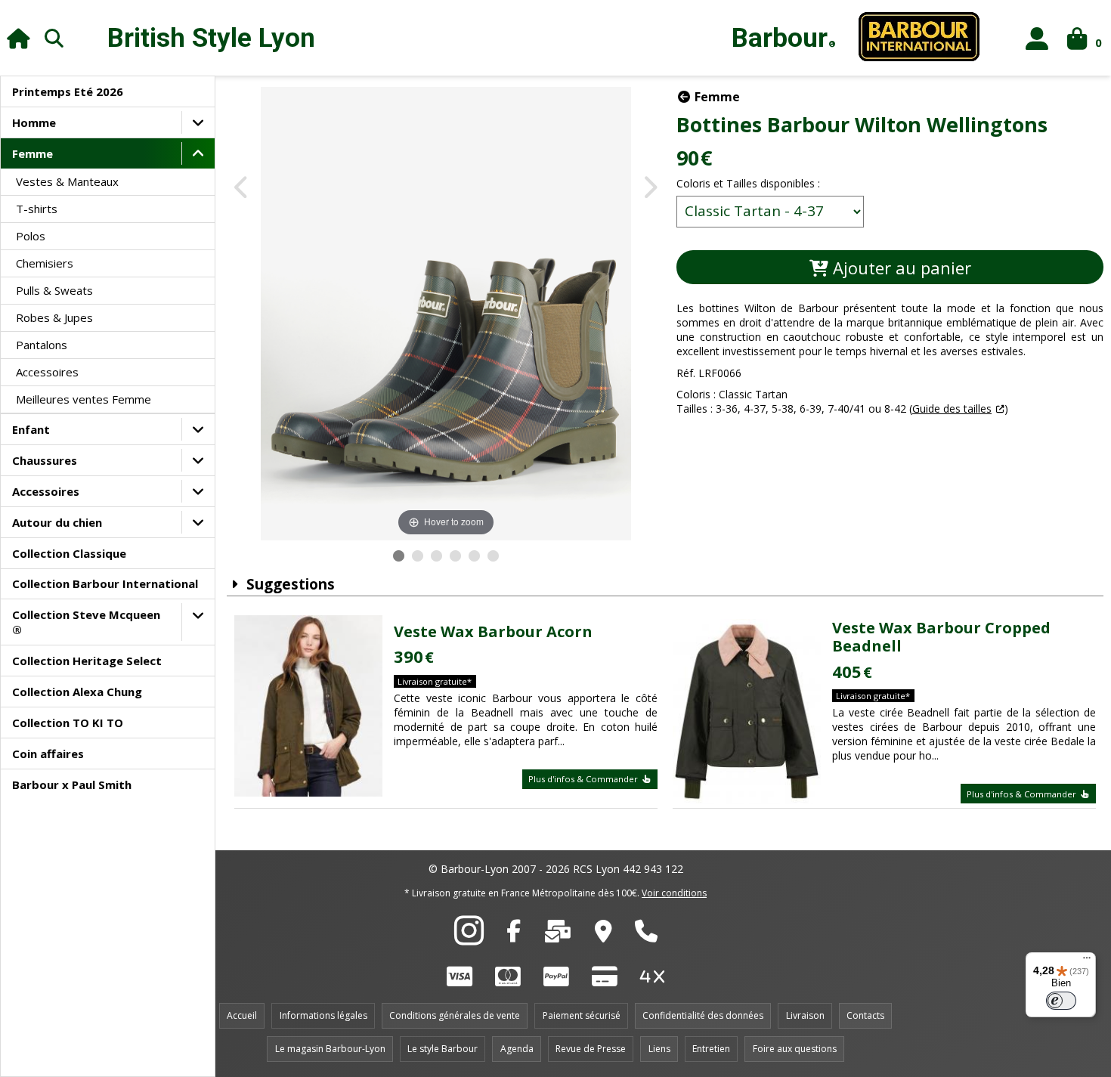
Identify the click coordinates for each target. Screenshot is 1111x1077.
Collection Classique (69, 553)
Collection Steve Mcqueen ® (86, 622)
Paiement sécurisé (581, 1015)
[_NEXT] (649, 188)
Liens (659, 1048)
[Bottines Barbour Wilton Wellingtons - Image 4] (455, 556)
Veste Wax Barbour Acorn (493, 631)
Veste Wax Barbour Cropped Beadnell (941, 636)
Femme (32, 153)
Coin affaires (48, 753)
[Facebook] (513, 934)
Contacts (865, 1015)
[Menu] (1087, 961)
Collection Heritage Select (87, 660)
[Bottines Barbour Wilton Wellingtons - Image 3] (436, 556)
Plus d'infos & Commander (584, 779)
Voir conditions (674, 893)
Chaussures (44, 460)
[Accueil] (18, 38)
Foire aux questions (795, 1048)
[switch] (1061, 1001)
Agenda (517, 1048)
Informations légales (323, 1015)
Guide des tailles (952, 408)
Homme (34, 122)
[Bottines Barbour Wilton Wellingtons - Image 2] (417, 556)
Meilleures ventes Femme (83, 399)
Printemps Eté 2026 (67, 91)
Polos (30, 235)
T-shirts (36, 208)
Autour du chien (57, 522)
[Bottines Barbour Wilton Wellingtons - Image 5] (474, 556)
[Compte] (1037, 38)
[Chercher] (54, 38)
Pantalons (41, 344)
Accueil (242, 1015)
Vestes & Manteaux (67, 181)
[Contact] (557, 934)
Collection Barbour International (105, 583)
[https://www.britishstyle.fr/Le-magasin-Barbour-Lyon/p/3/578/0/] (603, 934)
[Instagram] (469, 938)
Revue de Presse (591, 1048)
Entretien (711, 1048)
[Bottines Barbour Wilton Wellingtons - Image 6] (493, 556)
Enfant (31, 429)
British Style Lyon (211, 38)
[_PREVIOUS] (242, 188)
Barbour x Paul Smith (72, 784)
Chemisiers (44, 263)
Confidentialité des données (702, 1015)
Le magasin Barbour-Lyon (330, 1048)
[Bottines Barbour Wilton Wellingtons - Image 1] (398, 556)
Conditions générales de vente (454, 1015)
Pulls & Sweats (54, 290)
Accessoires (47, 371)
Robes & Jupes (54, 317)
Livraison (805, 1015)
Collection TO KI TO (67, 722)
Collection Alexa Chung (77, 691)
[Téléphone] (646, 934)
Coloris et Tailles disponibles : (748, 183)
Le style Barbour (442, 1048)
